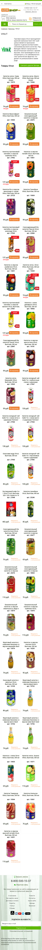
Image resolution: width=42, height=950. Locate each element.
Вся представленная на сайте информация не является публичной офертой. (21, 890)
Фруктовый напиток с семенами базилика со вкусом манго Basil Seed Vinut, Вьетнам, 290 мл (11, 722)
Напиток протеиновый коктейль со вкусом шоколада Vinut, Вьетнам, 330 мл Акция (10, 230)
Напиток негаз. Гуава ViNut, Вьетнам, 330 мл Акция (11, 78)
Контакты (8, 4)
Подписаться (21, 928)
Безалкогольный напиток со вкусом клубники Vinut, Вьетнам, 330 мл (30, 608)
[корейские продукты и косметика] (2, 7)
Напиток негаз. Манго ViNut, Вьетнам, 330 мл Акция (30, 78)
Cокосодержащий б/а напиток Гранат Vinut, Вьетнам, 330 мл (11, 342)
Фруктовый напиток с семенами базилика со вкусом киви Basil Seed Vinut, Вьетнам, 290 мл (30, 721)
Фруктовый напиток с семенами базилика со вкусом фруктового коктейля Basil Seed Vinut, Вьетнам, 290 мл (30, 684)
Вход (28, 4)
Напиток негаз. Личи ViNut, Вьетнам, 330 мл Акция (30, 267)
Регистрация (36, 4)
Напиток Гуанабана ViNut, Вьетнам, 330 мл (30, 190)
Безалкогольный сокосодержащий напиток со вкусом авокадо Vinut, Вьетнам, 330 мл (30, 571)
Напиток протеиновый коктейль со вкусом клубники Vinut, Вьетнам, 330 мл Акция (10, 155)
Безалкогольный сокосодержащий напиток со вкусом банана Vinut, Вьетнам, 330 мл (30, 118)
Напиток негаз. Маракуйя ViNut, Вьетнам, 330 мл (11, 380)
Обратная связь (22, 885)
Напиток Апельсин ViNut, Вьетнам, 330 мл (30, 794)
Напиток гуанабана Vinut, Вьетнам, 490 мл (30, 492)
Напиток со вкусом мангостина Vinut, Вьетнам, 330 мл (31, 342)
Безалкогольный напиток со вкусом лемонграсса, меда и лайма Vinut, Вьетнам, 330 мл (11, 609)
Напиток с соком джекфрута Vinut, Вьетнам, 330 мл (30, 305)
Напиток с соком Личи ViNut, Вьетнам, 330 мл (11, 757)
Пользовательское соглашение (21, 931)
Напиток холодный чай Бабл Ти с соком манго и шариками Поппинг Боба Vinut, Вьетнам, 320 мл (30, 420)
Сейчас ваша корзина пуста (14, 19)
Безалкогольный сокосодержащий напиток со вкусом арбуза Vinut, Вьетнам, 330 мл (11, 571)
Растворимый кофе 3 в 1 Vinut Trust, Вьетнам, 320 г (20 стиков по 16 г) (11, 494)
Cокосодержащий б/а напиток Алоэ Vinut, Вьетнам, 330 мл (11, 531)
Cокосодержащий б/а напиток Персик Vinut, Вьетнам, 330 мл (30, 229)
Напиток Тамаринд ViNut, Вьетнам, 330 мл (11, 794)
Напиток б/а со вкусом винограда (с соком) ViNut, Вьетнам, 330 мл (11, 191)
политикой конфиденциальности (12, 942)
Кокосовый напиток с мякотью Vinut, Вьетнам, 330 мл (11, 682)
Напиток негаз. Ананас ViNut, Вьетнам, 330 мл (30, 757)
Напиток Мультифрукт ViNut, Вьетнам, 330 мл (11, 115)
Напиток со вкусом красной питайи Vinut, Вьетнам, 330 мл (11, 833)
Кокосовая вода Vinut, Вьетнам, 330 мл (11, 455)
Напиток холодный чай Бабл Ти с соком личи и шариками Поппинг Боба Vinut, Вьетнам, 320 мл (11, 420)
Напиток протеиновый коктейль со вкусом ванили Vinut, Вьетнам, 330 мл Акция (10, 306)
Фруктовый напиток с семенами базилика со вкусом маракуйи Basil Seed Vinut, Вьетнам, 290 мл (11, 646)
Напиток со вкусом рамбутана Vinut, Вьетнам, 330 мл (11, 267)
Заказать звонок (31, 12)
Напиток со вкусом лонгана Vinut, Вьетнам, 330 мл (31, 644)
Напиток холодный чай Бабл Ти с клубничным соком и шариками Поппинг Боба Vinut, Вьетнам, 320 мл (30, 382)
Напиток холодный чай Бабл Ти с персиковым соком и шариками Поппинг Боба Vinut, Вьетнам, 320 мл (30, 458)
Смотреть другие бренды (30, 65)
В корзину (14, 106)
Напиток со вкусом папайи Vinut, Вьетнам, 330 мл (30, 154)
